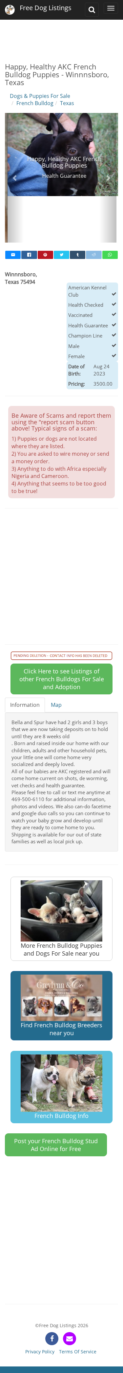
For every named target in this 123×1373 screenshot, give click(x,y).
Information (25, 658)
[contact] (69, 1291)
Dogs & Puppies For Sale (40, 96)
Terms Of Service (77, 1305)
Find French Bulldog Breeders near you (61, 982)
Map (56, 658)
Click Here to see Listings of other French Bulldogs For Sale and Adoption (61, 632)
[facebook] (51, 1291)
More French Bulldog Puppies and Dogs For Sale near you (61, 902)
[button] (15, 154)
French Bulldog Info (61, 1069)
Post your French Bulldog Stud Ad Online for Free (56, 1098)
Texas (67, 103)
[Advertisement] (61, 36)
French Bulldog (34, 103)
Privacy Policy (39, 1305)
